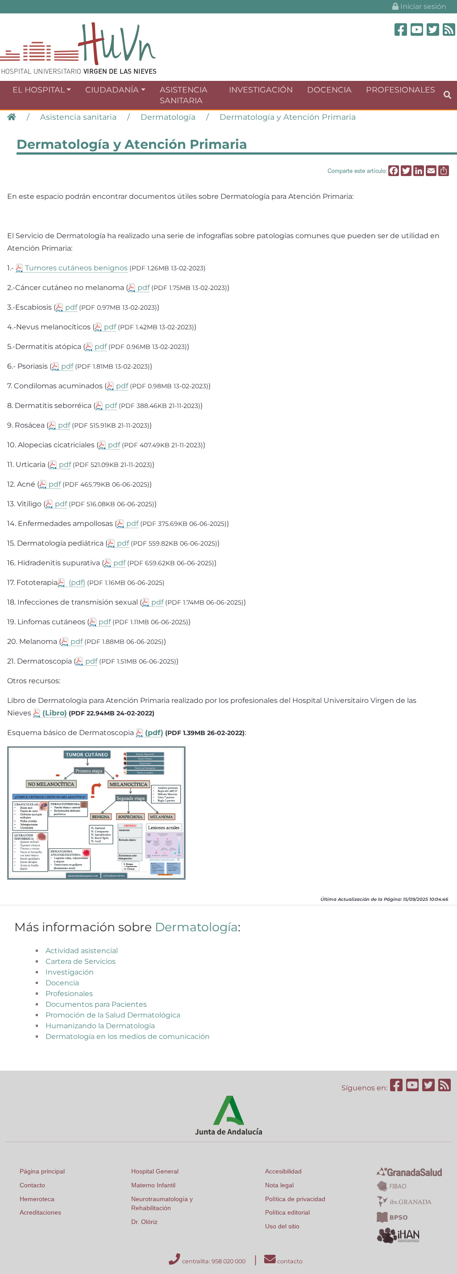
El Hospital (38, 89)
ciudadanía (112, 89)
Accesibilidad (283, 1171)
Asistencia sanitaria (78, 117)
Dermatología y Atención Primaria (288, 117)
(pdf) (76, 582)
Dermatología (168, 117)
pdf (143, 287)
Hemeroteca (37, 1199)
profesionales (400, 89)
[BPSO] (392, 1217)
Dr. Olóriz (144, 1221)
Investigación (70, 972)
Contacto (32, 1185)
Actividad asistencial (82, 950)
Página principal (42, 1171)
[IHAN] (399, 1235)
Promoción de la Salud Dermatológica (113, 1015)
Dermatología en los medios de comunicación (128, 1036)
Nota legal (279, 1185)
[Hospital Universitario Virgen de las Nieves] (78, 47)
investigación (261, 89)
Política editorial (287, 1212)
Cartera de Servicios (81, 961)
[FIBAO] (391, 1186)
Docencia (329, 89)
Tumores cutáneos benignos (76, 268)
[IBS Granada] (404, 1201)
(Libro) (54, 713)
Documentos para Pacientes (96, 1004)
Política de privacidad (295, 1199)
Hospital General (155, 1171)
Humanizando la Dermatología (100, 1026)
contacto (289, 1261)
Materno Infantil (153, 1185)
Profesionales (69, 993)
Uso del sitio (282, 1226)
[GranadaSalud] (409, 1171)
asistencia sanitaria (184, 95)
